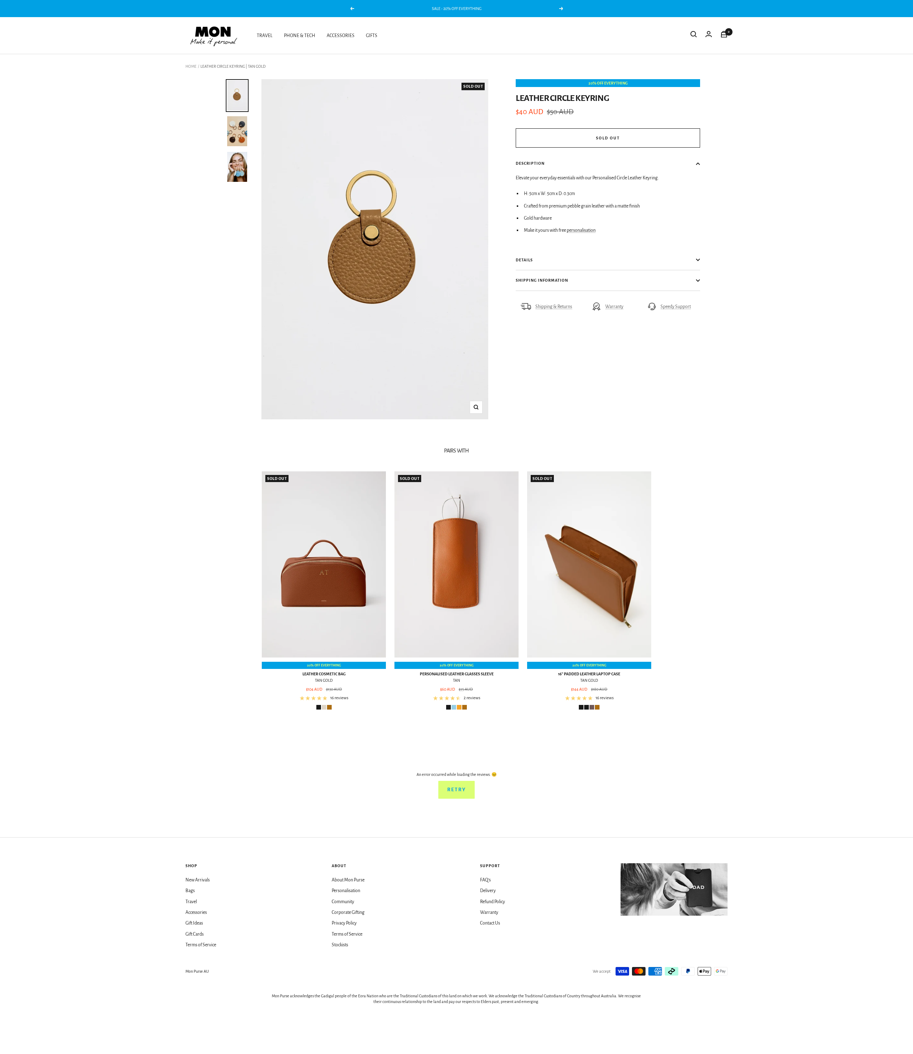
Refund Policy (492, 901)
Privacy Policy (344, 923)
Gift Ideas (194, 923)
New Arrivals (197, 880)
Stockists (340, 944)
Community (343, 901)
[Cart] (724, 35)
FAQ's (485, 880)
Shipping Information (542, 280)
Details (524, 260)
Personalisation (346, 890)
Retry (456, 789)
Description (530, 163)
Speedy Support (675, 306)
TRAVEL (264, 35)
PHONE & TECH (299, 35)
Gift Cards (194, 934)
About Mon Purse (348, 880)
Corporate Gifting (348, 912)
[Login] (708, 35)
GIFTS (371, 35)
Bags (190, 890)
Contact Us (490, 923)
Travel (191, 901)
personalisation (581, 230)
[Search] (693, 35)
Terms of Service (200, 944)
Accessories (196, 912)
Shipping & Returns (553, 306)
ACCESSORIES (341, 35)
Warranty (614, 306)
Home (191, 66)
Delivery (488, 890)
